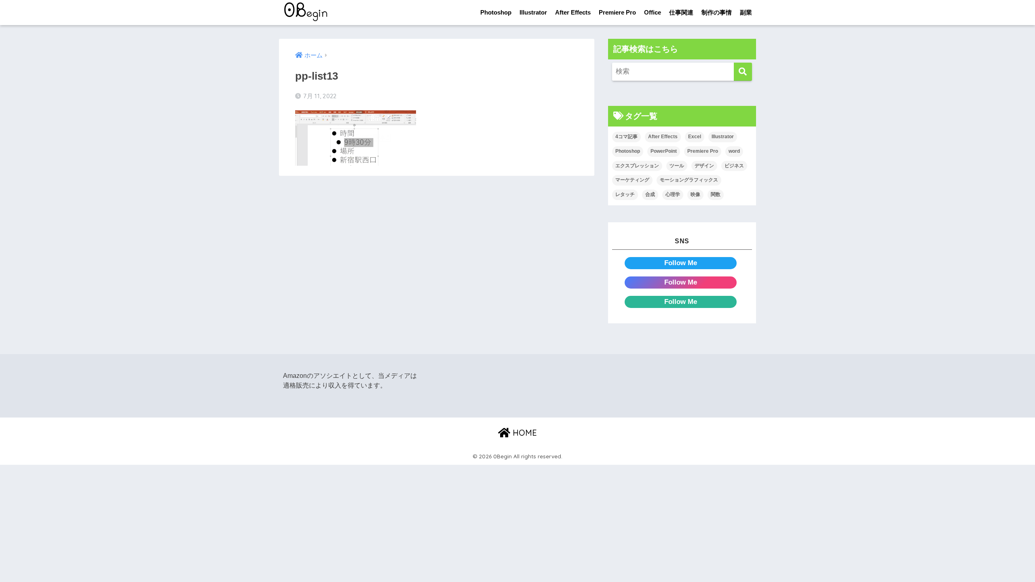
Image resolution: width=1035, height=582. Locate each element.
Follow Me (680, 263)
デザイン (704, 166)
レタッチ (625, 194)
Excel (694, 136)
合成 (650, 194)
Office (652, 12)
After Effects (573, 12)
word (734, 151)
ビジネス (734, 166)
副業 (746, 12)
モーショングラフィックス (689, 180)
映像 (695, 194)
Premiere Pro (617, 12)
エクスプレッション (637, 166)
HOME (523, 433)
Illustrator (533, 12)
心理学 (672, 194)
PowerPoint (664, 151)
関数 (715, 194)
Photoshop (495, 12)
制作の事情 (716, 12)
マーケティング (632, 180)
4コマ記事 (626, 136)
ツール (677, 166)
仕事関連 (681, 12)
